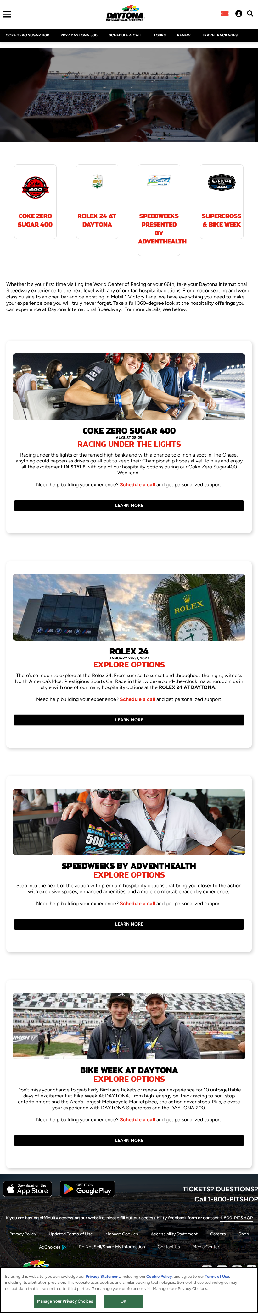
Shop (243, 1234)
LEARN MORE (129, 505)
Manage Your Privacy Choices (65, 1301)
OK (123, 1301)
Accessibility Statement (174, 1234)
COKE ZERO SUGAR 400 (27, 35)
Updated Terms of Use (71, 1234)
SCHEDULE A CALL (125, 35)
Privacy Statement (103, 1276)
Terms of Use (217, 1276)
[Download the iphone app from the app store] (27, 1195)
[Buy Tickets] (225, 14)
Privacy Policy (22, 1234)
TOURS (160, 35)
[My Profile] (238, 14)
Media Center (206, 1247)
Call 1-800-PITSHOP (226, 1199)
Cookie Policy (159, 1276)
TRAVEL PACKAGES (220, 35)
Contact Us (169, 1247)
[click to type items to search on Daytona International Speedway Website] (250, 13)
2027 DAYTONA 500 (79, 35)
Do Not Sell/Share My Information (112, 1247)
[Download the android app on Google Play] (87, 1195)
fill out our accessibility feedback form (158, 1218)
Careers (218, 1234)
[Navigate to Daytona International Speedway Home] (125, 14)
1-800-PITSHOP (236, 1218)
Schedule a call (138, 485)
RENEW (184, 35)
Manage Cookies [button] (121, 1234)
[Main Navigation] (5, 14)
